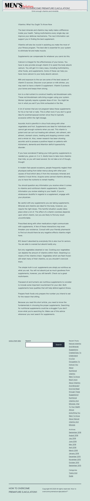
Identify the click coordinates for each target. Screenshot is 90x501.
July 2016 (72, 438)
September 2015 (75, 465)
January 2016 (74, 453)
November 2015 (75, 459)
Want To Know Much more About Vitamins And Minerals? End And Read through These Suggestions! (74, 386)
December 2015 (75, 456)
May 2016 (72, 444)
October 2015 (74, 462)
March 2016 (73, 450)
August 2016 (73, 435)
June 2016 (73, 441)
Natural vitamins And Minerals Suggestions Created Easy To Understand (75, 350)
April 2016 (72, 447)
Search (28, 341)
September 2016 (75, 432)
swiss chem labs (15, 341)
